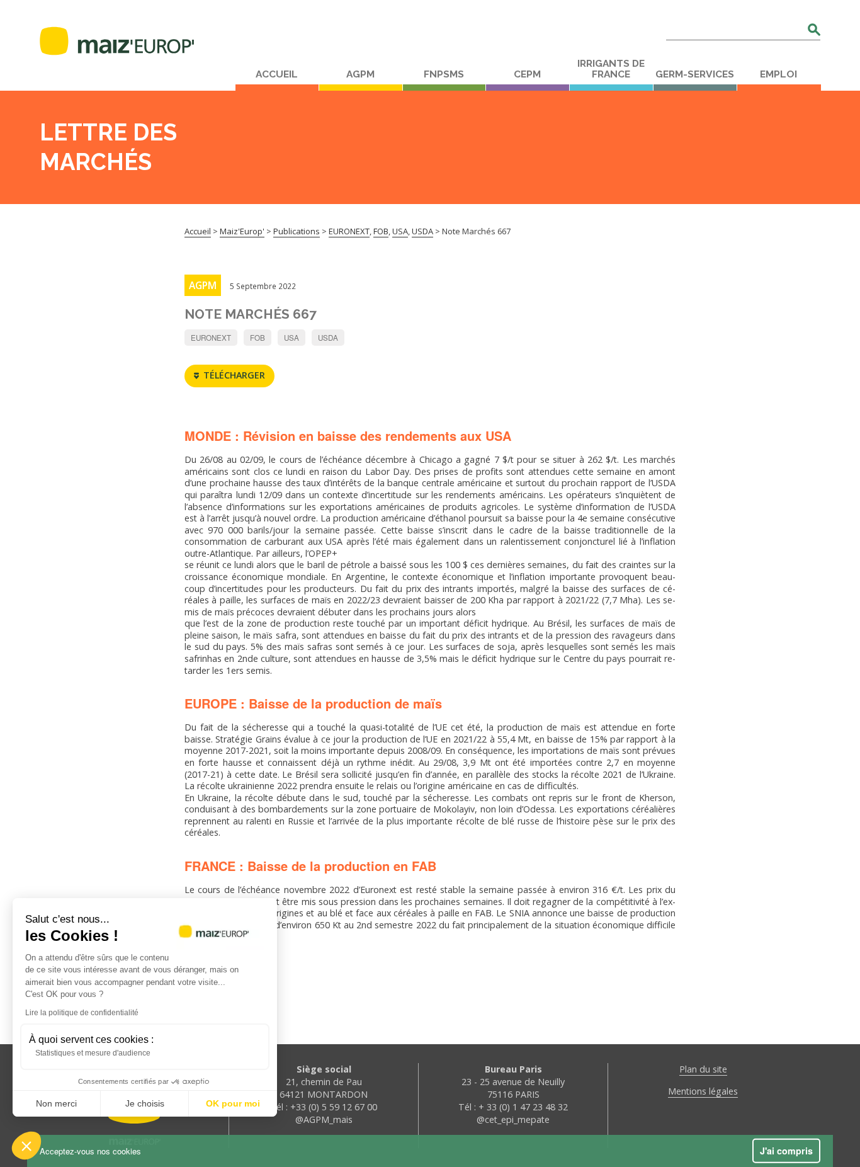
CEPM (527, 74)
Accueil (277, 74)
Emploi (778, 74)
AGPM (360, 74)
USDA (328, 338)
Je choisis (144, 1103)
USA (291, 338)
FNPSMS (444, 74)
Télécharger (234, 375)
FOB (257, 338)
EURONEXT (211, 338)
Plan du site (703, 1069)
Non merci (56, 1103)
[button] (26, 1145)
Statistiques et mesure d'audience (92, 1053)
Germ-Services (694, 74)
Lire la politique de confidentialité (82, 1012)
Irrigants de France (611, 69)
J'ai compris (786, 1150)
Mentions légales (703, 1091)
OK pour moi (233, 1103)
